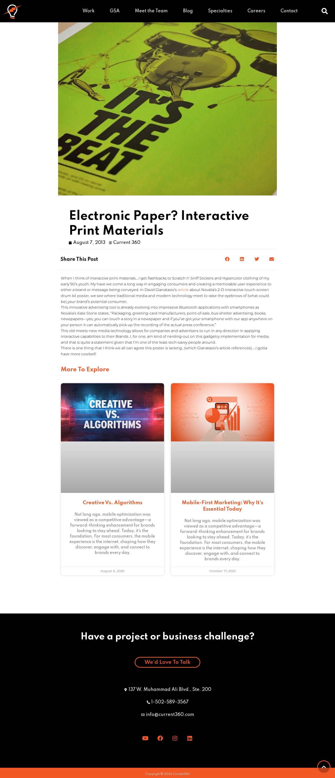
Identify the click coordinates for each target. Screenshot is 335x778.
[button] (324, 11)
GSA (115, 11)
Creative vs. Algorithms (112, 502)
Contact (289, 11)
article (183, 290)
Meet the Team (151, 11)
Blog (188, 11)
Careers (256, 11)
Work (88, 11)
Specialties (220, 11)
